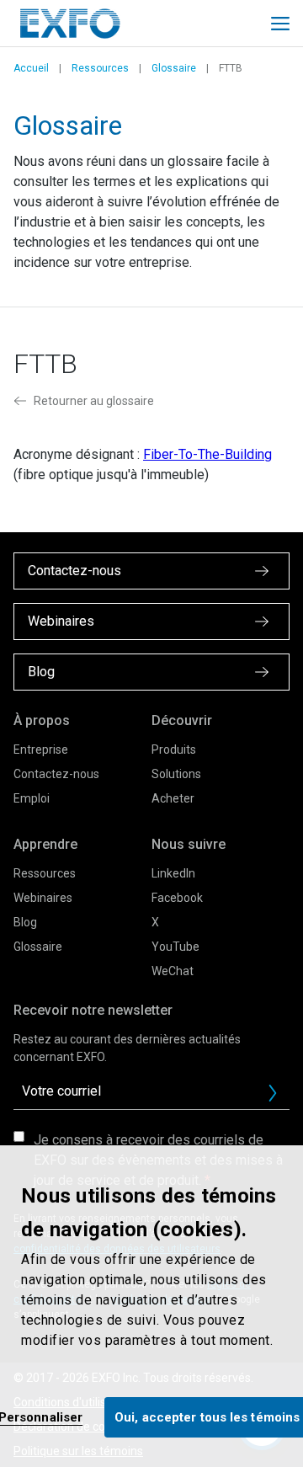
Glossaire (174, 68)
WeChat (173, 971)
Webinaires (42, 897)
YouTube (175, 946)
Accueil (31, 68)
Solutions (176, 774)
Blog (25, 922)
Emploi (31, 798)
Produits (174, 749)
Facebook (177, 897)
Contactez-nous (56, 774)
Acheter (173, 798)
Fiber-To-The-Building (207, 454)
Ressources (100, 68)
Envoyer (273, 1093)
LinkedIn (173, 873)
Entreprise (40, 749)
